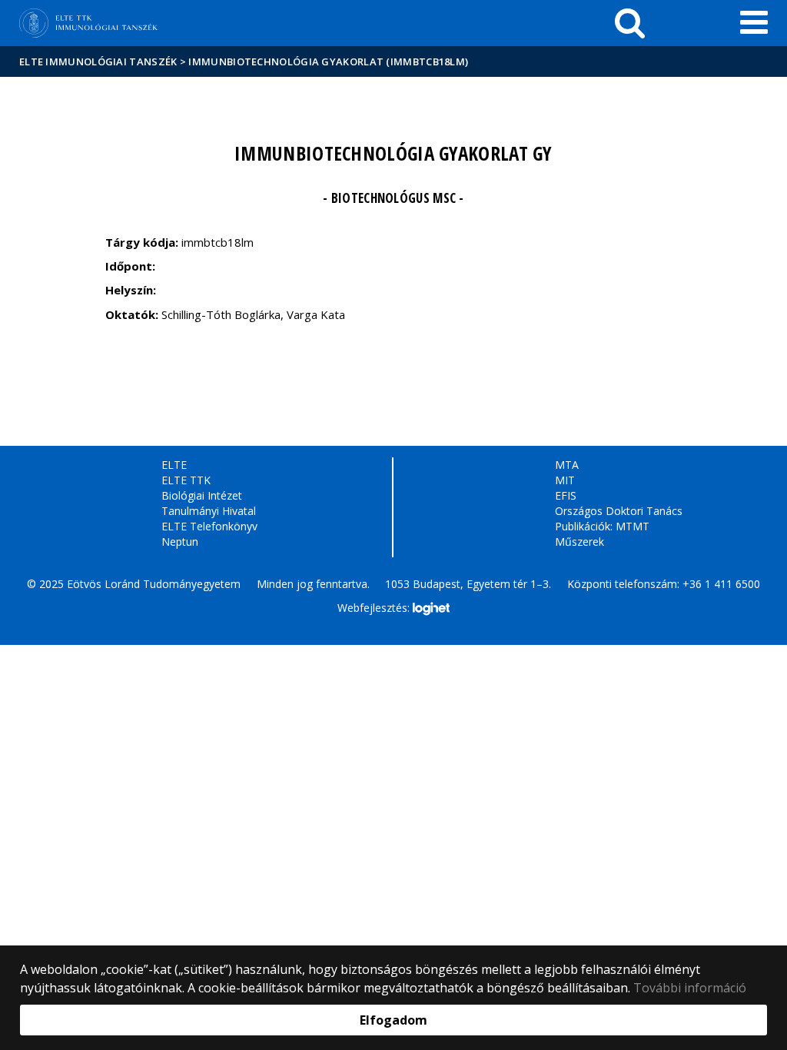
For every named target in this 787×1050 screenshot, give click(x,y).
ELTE (174, 464)
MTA (567, 464)
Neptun (179, 541)
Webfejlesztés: (375, 607)
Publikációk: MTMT (602, 526)
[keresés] (630, 23)
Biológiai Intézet (201, 495)
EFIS (565, 495)
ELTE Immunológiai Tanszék (98, 61)
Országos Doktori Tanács (618, 510)
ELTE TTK (186, 480)
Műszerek (579, 541)
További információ (689, 987)
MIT (565, 480)
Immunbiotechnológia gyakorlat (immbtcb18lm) (328, 61)
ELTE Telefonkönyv (209, 526)
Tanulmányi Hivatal (208, 510)
